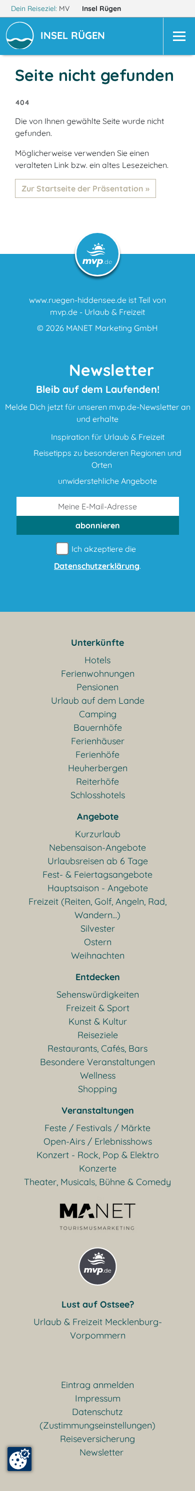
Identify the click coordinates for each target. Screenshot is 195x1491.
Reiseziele (98, 1035)
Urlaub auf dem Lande (97, 700)
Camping (97, 714)
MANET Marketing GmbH (112, 328)
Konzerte (97, 1168)
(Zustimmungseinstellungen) (98, 1425)
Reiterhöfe (97, 781)
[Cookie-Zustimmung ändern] (20, 1459)
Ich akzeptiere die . (97, 557)
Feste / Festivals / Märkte (97, 1128)
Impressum (97, 1398)
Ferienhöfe (98, 754)
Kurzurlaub (97, 834)
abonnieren (98, 525)
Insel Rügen (102, 8)
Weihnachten (97, 955)
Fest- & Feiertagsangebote (97, 874)
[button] (74, 36)
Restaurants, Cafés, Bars (98, 1048)
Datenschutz (97, 1412)
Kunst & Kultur (97, 1021)
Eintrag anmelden (97, 1385)
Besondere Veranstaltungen (97, 1062)
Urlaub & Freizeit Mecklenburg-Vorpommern (98, 1328)
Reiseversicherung (97, 1439)
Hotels (97, 660)
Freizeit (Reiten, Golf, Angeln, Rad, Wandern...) (97, 908)
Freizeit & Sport (98, 1008)
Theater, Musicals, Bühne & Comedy (97, 1182)
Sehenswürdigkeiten (97, 994)
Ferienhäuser (97, 741)
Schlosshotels (97, 795)
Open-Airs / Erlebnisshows (98, 1141)
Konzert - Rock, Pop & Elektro (97, 1155)
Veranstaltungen (98, 1110)
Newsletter (102, 1452)
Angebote (97, 816)
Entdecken (98, 977)
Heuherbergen (98, 768)
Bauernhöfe (98, 727)
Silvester (97, 928)
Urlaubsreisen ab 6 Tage (98, 861)
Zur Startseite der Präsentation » (86, 188)
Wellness (98, 1075)
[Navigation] (179, 36)
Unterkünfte (97, 642)
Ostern (98, 942)
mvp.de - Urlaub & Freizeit (97, 312)
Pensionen (97, 687)
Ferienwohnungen (97, 673)
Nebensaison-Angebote (97, 847)
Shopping (97, 1089)
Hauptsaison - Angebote (98, 888)
